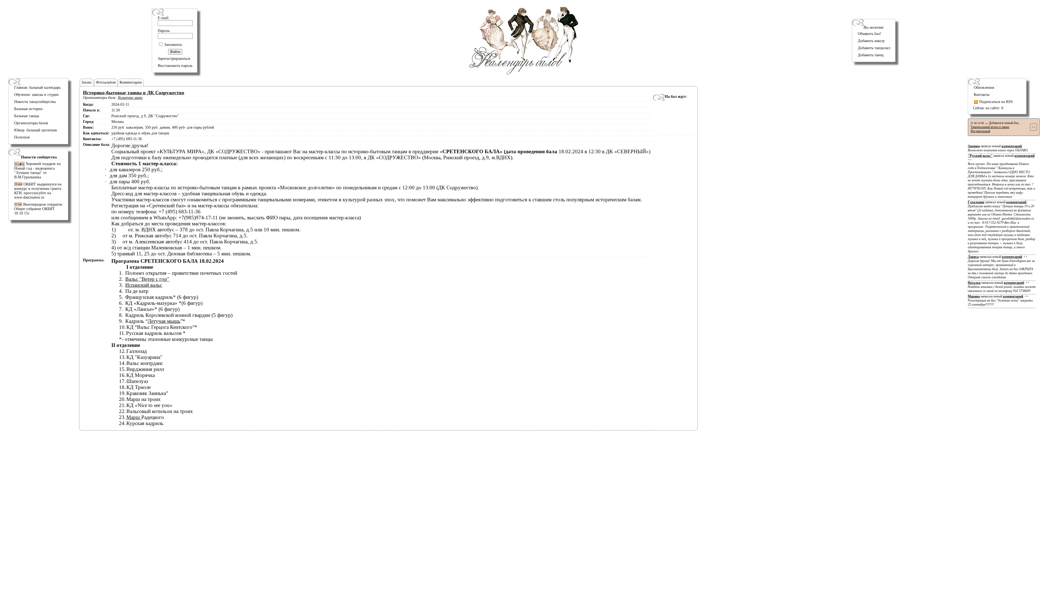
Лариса (973, 257)
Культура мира (130, 98)
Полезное (22, 137)
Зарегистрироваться (174, 59)
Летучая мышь (164, 321)
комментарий (1012, 146)
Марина (974, 296)
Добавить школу (871, 41)
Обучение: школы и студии (36, 95)
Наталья (974, 283)
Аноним (974, 146)
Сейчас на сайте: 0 (988, 108)
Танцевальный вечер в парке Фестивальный (989, 129)
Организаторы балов (31, 123)
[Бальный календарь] (524, 73)
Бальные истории (28, 109)
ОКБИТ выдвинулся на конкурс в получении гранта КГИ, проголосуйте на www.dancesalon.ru (37, 190)
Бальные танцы (26, 116)
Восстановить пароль (175, 66)
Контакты (981, 95)
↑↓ (1033, 127)
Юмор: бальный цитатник (35, 130)
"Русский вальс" (980, 156)
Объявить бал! (869, 34)
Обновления (984, 87)
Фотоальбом (106, 82)
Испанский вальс (143, 285)
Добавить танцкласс (874, 48)
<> (1001, 178)
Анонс (86, 82)
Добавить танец (871, 55)
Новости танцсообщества (35, 102)
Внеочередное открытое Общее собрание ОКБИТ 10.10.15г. (38, 208)
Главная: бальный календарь (37, 87)
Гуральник (976, 202)
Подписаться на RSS (995, 102)
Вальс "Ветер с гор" (147, 279)
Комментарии (131, 82)
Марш (133, 417)
